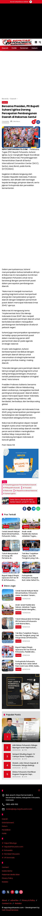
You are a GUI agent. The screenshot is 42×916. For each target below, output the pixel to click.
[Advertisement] (21, 74)
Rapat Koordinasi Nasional (27, 490)
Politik (4, 833)
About (4, 900)
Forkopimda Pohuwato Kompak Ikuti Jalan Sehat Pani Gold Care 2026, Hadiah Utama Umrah (31, 577)
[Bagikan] (38, 122)
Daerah (4, 102)
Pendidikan (6, 830)
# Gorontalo (9, 857)
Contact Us (7, 903)
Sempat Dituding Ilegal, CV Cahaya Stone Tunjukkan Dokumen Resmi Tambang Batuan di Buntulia (23, 755)
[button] (39, 42)
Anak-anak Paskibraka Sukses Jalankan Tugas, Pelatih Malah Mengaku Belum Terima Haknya (30, 533)
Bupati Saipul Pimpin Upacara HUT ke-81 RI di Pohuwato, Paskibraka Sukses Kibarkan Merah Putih (11, 577)
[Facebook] (24, 509)
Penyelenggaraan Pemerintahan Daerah (20, 485)
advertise (14, 900)
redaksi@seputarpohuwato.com (19, 809)
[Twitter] (29, 509)
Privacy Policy (7, 878)
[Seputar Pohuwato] (17, 42)
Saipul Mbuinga (10, 843)
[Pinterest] (12, 892)
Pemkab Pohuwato (12, 854)
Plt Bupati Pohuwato (12, 488)
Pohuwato (8, 850)
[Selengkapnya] (39, 790)
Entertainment (8, 822)
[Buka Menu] (36, 42)
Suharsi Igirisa (10, 493)
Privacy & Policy (28, 900)
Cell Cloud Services (10, 910)
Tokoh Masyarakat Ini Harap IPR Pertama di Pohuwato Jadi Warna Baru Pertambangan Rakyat (10, 555)
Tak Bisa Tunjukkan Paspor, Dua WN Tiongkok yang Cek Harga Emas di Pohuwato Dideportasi (30, 555)
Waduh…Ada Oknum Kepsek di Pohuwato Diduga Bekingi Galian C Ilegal (25, 764)
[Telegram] (34, 509)
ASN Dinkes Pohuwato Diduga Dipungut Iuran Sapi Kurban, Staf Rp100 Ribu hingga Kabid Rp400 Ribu (24, 746)
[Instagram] (21, 892)
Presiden (28, 488)
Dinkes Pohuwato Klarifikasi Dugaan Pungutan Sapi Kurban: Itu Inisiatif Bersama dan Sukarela (24, 773)
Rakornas (8, 490)
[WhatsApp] (38, 509)
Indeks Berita (7, 871)
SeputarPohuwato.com (13, 847)
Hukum (5, 826)
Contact (5, 867)
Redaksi (5, 882)
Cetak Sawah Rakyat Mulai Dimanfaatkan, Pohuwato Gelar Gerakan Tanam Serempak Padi (11, 533)
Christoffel (5, 121)
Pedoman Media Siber (11, 874)
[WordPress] (17, 892)
